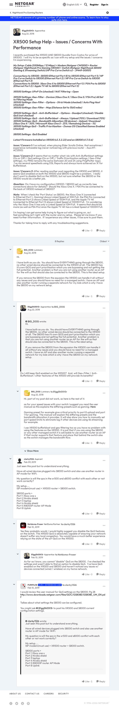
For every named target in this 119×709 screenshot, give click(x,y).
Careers (49, 693)
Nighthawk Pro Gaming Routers (27, 12)
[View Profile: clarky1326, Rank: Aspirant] (19, 460)
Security (63, 693)
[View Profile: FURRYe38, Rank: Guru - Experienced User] (23, 586)
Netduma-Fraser (35, 524)
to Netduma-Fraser (65, 554)
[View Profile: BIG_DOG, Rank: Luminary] (19, 251)
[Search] (86, 4)
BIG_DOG (28, 250)
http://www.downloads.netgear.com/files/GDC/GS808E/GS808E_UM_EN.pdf (62, 596)
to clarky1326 (68, 524)
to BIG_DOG (58, 307)
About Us (15, 693)
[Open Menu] (108, 13)
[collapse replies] (10, 249)
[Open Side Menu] (11, 4)
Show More (33, 450)
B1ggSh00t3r (28, 31)
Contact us (32, 693)
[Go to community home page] (25, 4)
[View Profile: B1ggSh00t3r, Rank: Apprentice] (16, 32)
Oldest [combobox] (105, 241)
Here (93, 406)
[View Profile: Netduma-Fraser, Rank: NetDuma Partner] (23, 525)
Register (94, 4)
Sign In (104, 4)
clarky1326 (29, 459)
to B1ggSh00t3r (59, 391)
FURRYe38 (32, 585)
